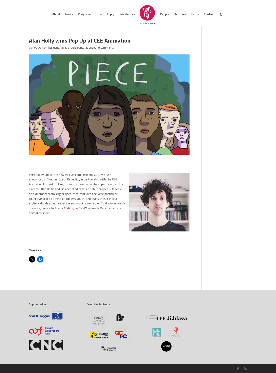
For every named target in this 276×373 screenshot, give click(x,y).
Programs (85, 14)
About (56, 14)
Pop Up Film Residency (46, 47)
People (164, 14)
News (69, 14)
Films (195, 14)
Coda (67, 208)
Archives (180, 14)
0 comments (106, 47)
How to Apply (105, 14)
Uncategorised (87, 47)
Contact (209, 14)
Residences (127, 14)
